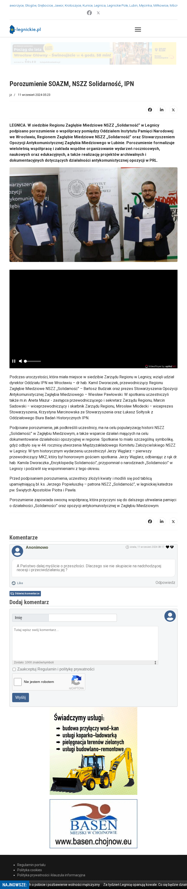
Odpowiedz (165, 560)
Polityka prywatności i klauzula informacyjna (51, 853)
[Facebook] (89, 13)
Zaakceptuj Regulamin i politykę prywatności (55, 647)
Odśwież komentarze (27, 571)
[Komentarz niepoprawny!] (172, 524)
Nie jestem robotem (39, 659)
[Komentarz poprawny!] (167, 524)
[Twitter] (98, 13)
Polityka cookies (29, 847)
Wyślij (20, 675)
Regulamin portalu (31, 842)
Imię (18, 595)
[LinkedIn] (162, 87)
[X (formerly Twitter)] (173, 87)
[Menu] (137, 29)
